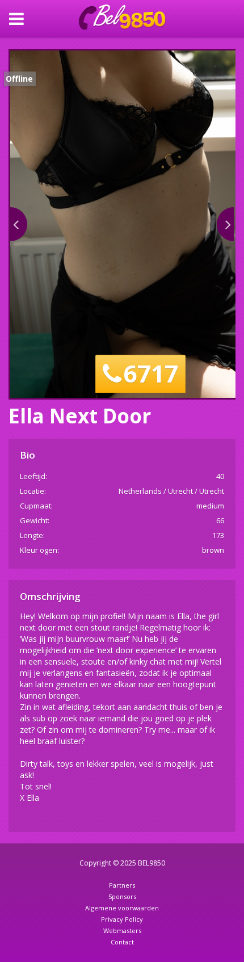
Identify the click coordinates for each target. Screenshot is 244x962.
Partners (122, 885)
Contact (122, 942)
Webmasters (122, 930)
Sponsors (122, 896)
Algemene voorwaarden (122, 908)
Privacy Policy (122, 919)
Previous (18, 224)
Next (225, 224)
